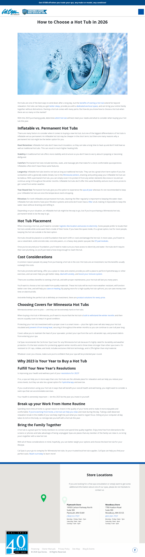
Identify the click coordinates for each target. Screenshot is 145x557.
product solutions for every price (91, 297)
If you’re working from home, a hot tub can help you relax (53, 412)
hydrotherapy (68, 382)
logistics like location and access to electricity (78, 226)
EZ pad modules (101, 241)
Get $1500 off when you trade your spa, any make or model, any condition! (72, 2)
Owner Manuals (49, 549)
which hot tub (61, 118)
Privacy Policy (64, 549)
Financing (35, 549)
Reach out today (36, 454)
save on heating (53, 288)
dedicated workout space (87, 106)
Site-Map (76, 549)
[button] (43, 498)
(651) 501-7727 (111, 516)
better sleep (54, 106)
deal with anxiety (67, 274)
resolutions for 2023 (69, 373)
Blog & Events (88, 549)
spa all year (87, 190)
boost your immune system (90, 274)
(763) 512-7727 (73, 516)
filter (91, 202)
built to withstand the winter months (98, 315)
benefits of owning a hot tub (92, 103)
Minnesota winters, (71, 175)
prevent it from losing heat (40, 327)
